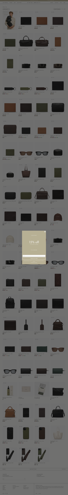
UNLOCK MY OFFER (34, 258)
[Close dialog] (45, 231)
